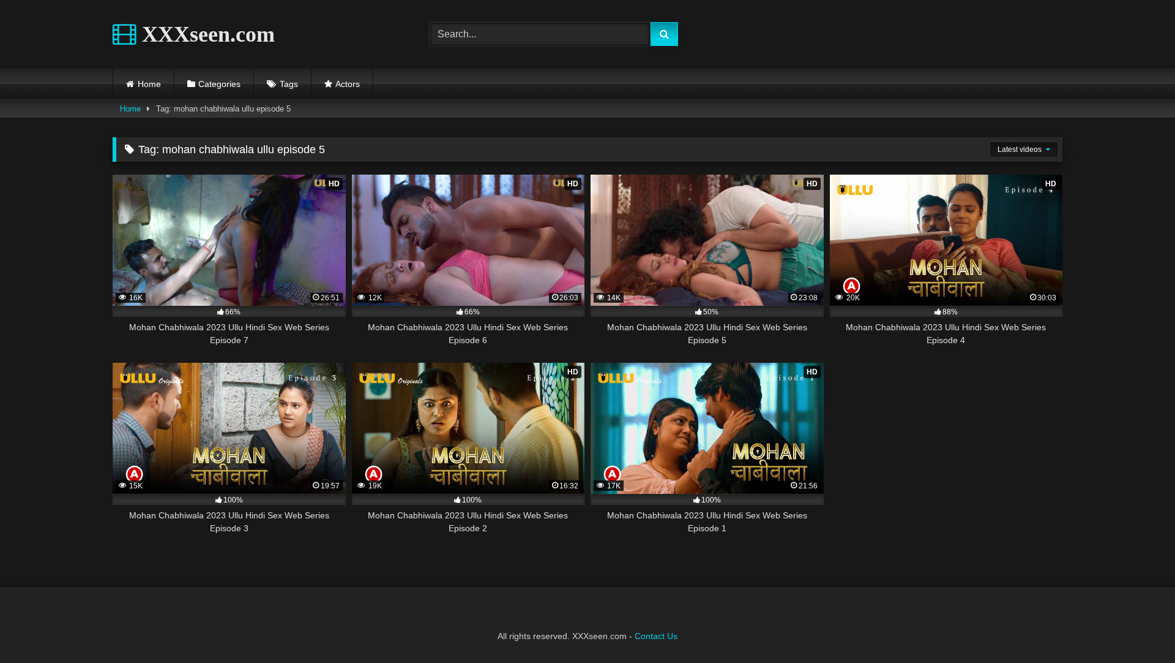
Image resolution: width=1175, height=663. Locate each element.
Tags (289, 84)
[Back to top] (1137, 626)
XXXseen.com (205, 34)
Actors (347, 84)
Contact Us (656, 636)
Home (149, 84)
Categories (219, 84)
